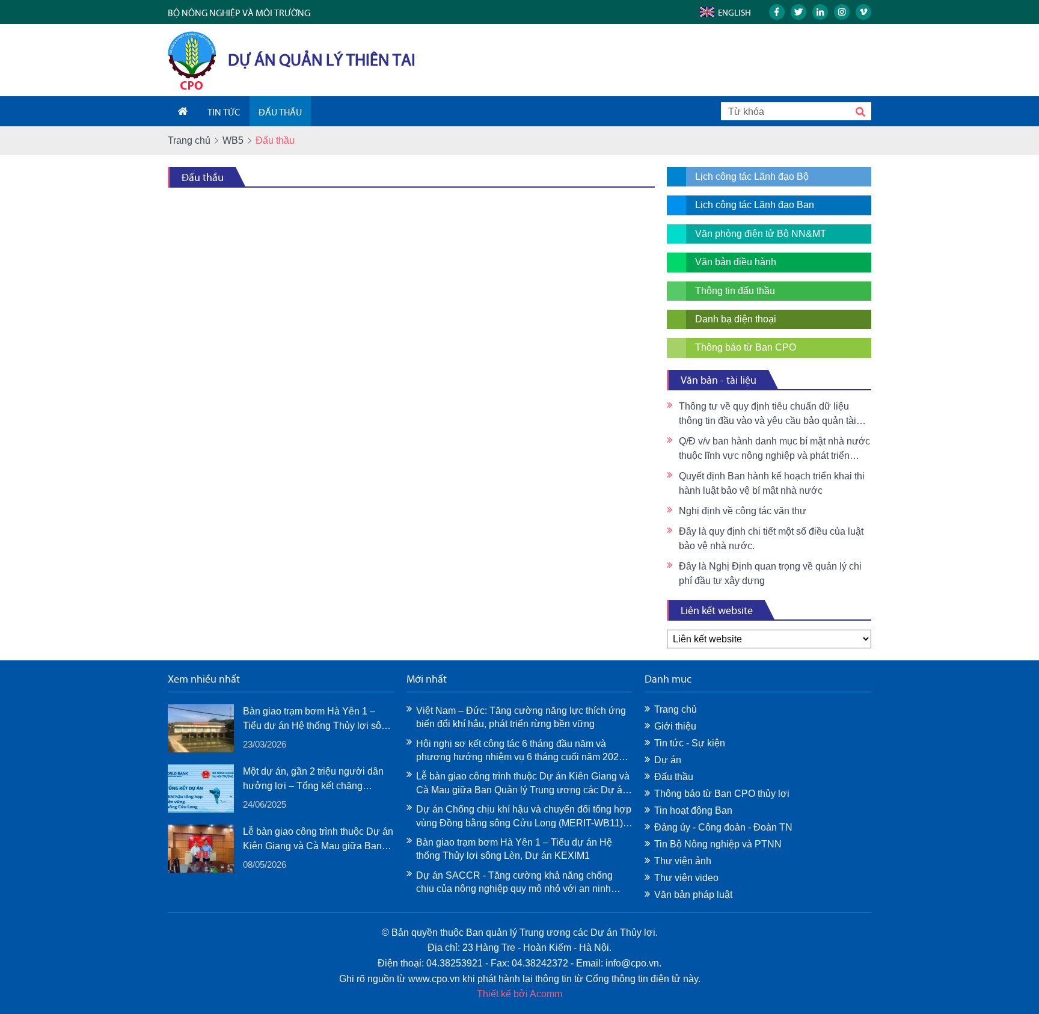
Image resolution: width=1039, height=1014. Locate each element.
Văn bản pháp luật (693, 895)
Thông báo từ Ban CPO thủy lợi (721, 793)
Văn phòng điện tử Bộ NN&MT (760, 234)
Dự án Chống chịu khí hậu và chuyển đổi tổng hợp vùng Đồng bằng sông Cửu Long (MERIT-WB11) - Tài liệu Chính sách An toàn (523, 817)
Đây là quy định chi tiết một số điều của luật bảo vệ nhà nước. (771, 538)
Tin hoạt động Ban (693, 810)
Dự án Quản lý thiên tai (321, 59)
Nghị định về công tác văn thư (742, 511)
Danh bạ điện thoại (735, 319)
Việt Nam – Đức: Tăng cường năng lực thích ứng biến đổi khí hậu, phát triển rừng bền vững (521, 717)
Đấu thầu (203, 177)
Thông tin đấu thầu (735, 291)
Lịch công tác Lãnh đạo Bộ (752, 176)
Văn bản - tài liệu (718, 380)
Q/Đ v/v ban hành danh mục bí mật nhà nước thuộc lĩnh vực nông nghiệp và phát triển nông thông (774, 449)
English (734, 12)
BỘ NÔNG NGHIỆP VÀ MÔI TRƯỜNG (239, 13)
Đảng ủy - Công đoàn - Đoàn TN (723, 827)
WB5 (233, 140)
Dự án (667, 760)
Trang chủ (189, 140)
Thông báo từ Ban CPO (745, 347)
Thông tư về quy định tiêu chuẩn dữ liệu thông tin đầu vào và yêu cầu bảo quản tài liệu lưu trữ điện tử (767, 414)
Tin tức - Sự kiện (689, 743)
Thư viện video (686, 878)
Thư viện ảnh (682, 861)
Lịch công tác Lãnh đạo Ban (754, 205)
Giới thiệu (675, 726)
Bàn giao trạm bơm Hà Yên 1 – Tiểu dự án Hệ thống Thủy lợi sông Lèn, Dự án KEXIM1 (317, 719)
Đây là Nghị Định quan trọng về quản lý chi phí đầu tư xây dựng (770, 573)
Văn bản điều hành (735, 262)
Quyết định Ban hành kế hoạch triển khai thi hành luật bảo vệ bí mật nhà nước (772, 483)
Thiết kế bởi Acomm (519, 994)
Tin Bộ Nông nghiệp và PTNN (718, 844)
